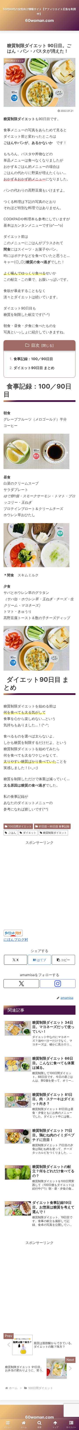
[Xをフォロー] (21, 983)
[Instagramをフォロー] (57, 983)
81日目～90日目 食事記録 (54, 826)
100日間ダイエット (20, 826)
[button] (63, 960)
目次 (35, 345)
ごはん (12, 832)
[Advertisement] (39, 1285)
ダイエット (29, 832)
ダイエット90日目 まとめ (34, 368)
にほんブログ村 (16, 939)
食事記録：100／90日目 (33, 359)
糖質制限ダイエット (55, 832)
